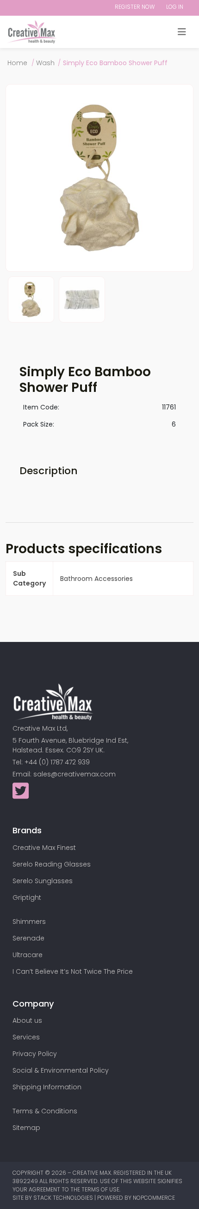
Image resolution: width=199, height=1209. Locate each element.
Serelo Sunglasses (42, 880)
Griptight (26, 897)
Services (26, 1037)
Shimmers (29, 921)
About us (27, 1020)
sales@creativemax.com (74, 774)
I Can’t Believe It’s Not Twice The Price (72, 971)
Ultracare (27, 954)
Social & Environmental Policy (60, 1070)
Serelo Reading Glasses (51, 864)
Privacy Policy (34, 1053)
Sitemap (26, 1127)
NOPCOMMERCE (154, 1198)
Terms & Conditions (44, 1111)
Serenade (28, 938)
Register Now (135, 7)
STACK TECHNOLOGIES (63, 1198)
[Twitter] (20, 795)
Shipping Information (46, 1087)
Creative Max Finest (44, 847)
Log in (174, 7)
